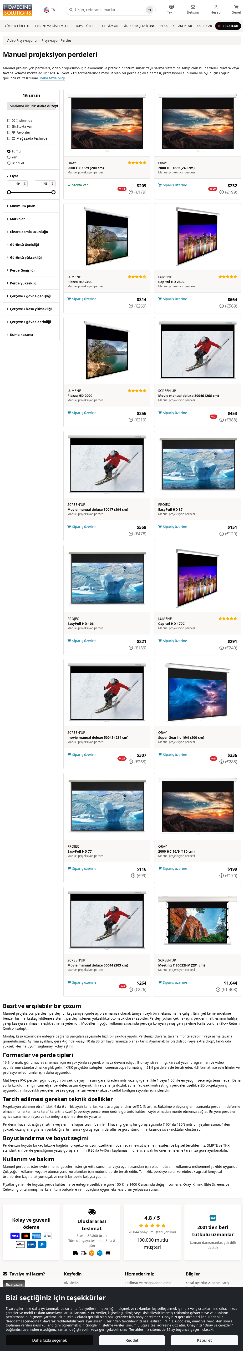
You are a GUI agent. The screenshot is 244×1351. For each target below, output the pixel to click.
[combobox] (109, 10)
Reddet (130, 1340)
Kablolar (204, 26)
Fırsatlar (230, 26)
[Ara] (149, 10)
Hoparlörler (85, 26)
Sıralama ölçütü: (33, 106)
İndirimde (24, 120)
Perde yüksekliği (23, 283)
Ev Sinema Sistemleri (52, 26)
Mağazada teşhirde (31, 138)
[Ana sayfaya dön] (17, 10)
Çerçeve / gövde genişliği (30, 296)
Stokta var (24, 126)
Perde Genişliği (22, 270)
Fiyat (14, 176)
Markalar (17, 219)
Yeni (15, 157)
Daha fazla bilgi (52, 78)
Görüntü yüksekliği (26, 257)
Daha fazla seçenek (49, 1340)
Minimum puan (22, 206)
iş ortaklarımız (206, 1304)
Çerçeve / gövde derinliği (30, 321)
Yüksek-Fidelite (17, 26)
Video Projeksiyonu (139, 26)
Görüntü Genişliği (24, 244)
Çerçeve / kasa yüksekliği (31, 309)
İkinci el (18, 163)
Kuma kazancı (21, 334)
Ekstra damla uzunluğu (29, 231)
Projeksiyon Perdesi (56, 40)
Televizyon (109, 26)
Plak (164, 26)
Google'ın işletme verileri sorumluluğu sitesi (147, 1321)
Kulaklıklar (182, 26)
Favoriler (23, 132)
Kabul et (201, 1340)
